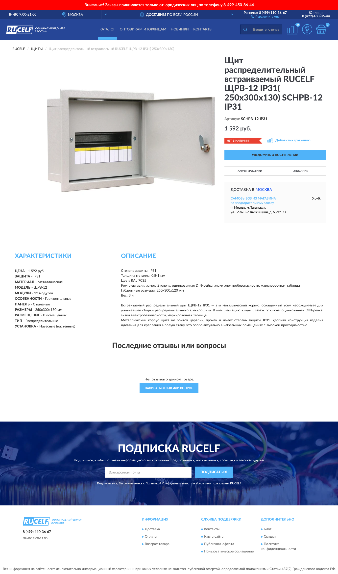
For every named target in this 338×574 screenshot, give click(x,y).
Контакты (203, 29)
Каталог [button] (107, 29)
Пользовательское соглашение (229, 551)
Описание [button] (300, 171)
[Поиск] (245, 29)
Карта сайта (213, 536)
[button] (265, 16)
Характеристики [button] (250, 171)
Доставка (152, 529)
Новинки (180, 29)
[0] (321, 29)
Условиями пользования (212, 483)
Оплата (151, 536)
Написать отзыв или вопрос (169, 388)
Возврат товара (157, 544)
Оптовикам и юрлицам (143, 29)
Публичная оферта (219, 544)
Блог (267, 529)
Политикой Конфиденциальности (169, 483)
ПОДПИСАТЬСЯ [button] (213, 472)
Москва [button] (264, 190)
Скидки (270, 536)
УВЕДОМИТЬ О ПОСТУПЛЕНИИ (275, 154)
